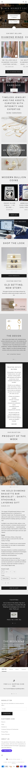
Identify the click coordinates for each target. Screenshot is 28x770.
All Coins (14, 22)
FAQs (2, 724)
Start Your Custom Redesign (18, 309)
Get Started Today (14, 354)
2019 (11, 669)
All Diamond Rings (14, 71)
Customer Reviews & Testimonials (9, 729)
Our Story (9, 112)
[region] (14, 685)
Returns (3, 722)
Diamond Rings (12, 37)
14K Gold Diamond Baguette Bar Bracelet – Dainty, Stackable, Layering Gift (14, 497)
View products (13, 275)
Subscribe (7, 713)
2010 (4, 669)
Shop (14, 90)
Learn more (14, 424)
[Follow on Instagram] (2, 755)
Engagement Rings (14, 16)
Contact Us (4, 727)
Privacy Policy (4, 732)
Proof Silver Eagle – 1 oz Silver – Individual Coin (10, 206)
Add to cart (14, 588)
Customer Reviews (16, 112)
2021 (17, 669)
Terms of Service (5, 734)
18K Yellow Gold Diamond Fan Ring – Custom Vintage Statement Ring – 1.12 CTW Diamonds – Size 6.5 (9, 62)
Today (23, 669)
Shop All (14, 215)
